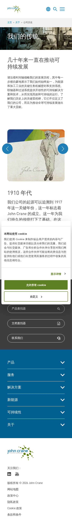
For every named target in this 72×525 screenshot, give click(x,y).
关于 (17, 22)
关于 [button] (10, 425)
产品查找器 (19, 308)
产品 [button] (10, 362)
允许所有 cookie (36, 285)
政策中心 (13, 495)
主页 (9, 22)
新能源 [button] (12, 400)
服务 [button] (10, 375)
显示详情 (56, 274)
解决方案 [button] (14, 387)
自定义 (34, 296)
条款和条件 (14, 514)
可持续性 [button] (14, 412)
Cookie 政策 (14, 508)
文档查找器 (19, 323)
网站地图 (13, 489)
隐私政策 (13, 502)
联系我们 (17, 338)
